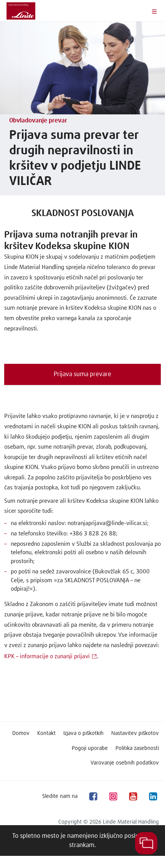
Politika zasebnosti (137, 748)
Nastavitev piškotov (135, 733)
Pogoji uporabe (90, 748)
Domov (21, 733)
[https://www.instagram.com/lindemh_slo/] (113, 796)
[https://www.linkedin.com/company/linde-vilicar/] (153, 796)
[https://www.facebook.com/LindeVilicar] (93, 796)
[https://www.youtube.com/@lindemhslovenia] (133, 796)
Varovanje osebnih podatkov (125, 763)
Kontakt (46, 733)
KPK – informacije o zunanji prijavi (47, 656)
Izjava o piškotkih (83, 733)
